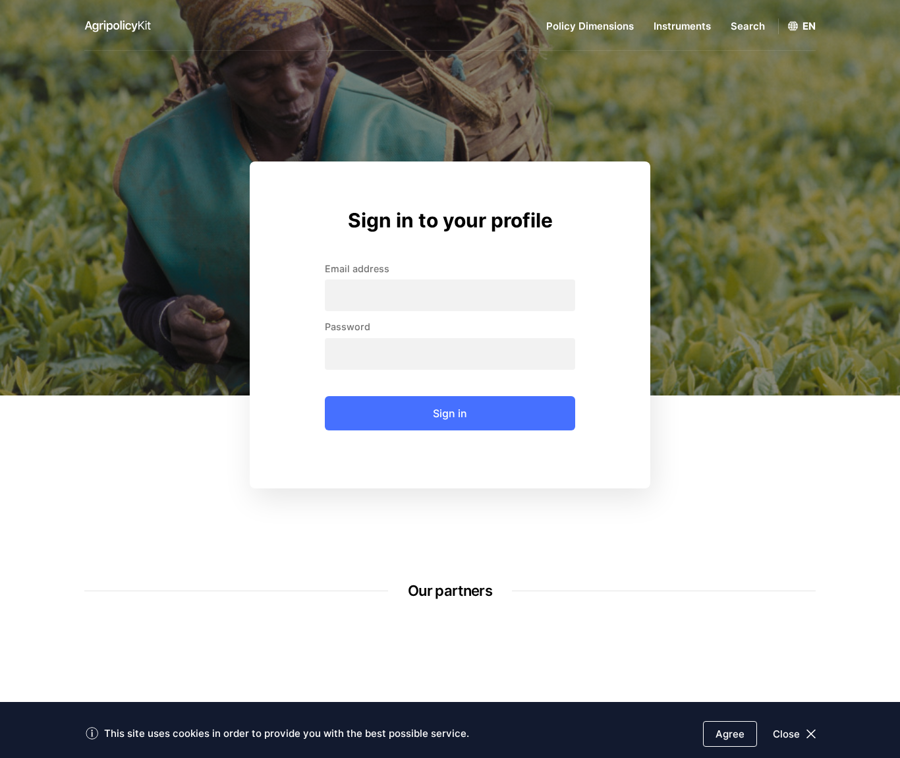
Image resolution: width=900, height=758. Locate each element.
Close (786, 734)
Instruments (682, 26)
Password (347, 327)
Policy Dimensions (590, 26)
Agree (730, 734)
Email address (357, 269)
